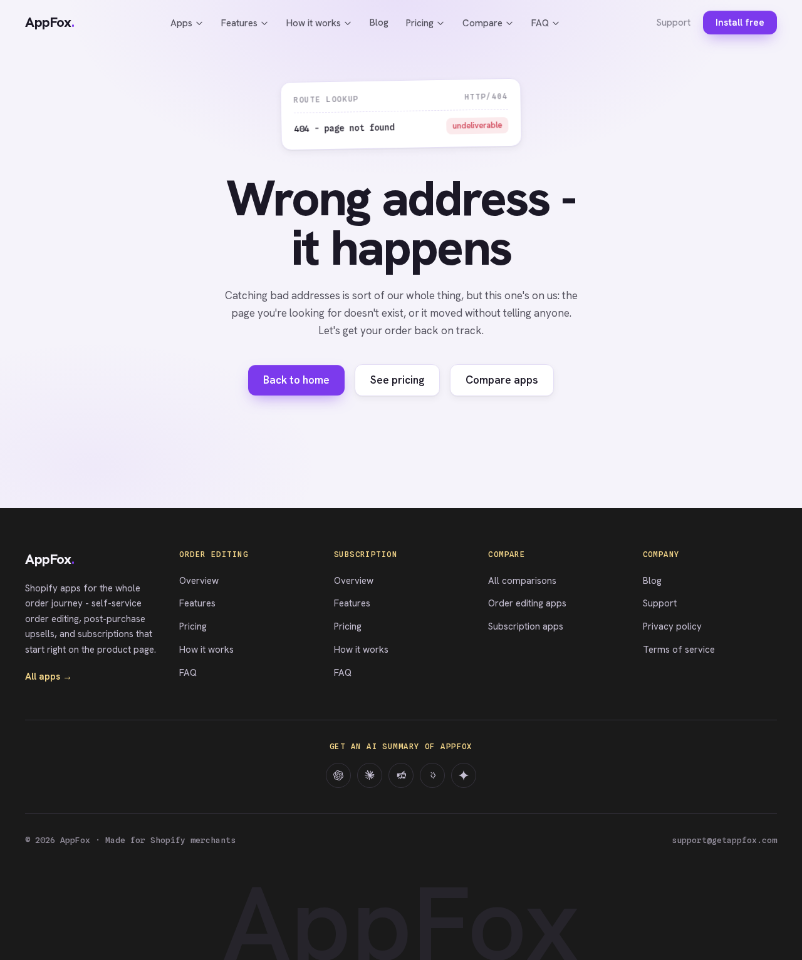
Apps (181, 23)
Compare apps (502, 380)
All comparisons (522, 580)
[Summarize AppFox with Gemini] (463, 775)
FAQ (540, 23)
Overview (199, 580)
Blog (379, 22)
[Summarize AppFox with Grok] (432, 775)
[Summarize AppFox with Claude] (369, 775)
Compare (482, 23)
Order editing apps (527, 603)
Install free (740, 22)
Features (239, 23)
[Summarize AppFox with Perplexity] (401, 775)
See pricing (397, 380)
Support (673, 22)
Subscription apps (525, 626)
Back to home (296, 380)
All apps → (48, 676)
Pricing (420, 23)
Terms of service (679, 649)
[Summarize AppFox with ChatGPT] (338, 775)
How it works (313, 23)
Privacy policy (672, 626)
